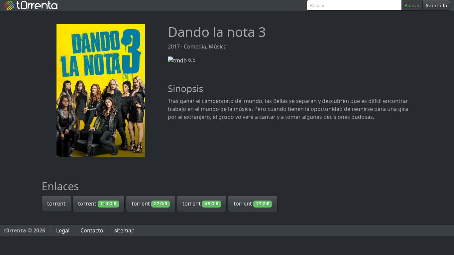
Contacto (91, 230)
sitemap (124, 230)
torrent (56, 203)
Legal (62, 230)
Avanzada (436, 5)
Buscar (412, 5)
